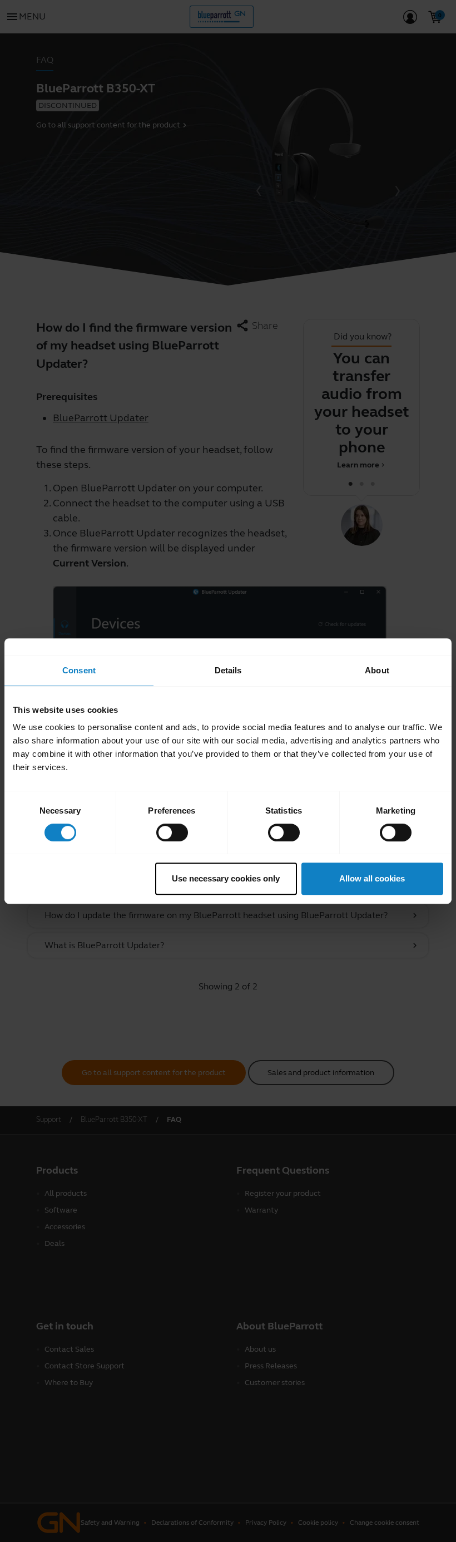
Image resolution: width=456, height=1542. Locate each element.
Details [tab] (228, 670)
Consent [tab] (79, 670)
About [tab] (377, 670)
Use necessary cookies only (226, 878)
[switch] (172, 832)
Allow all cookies (372, 878)
